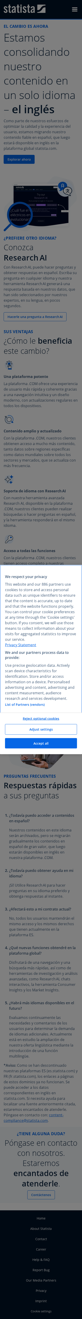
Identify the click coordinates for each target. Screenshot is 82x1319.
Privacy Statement (20, 644)
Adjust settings (41, 729)
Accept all (41, 743)
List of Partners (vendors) (25, 704)
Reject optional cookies (41, 718)
